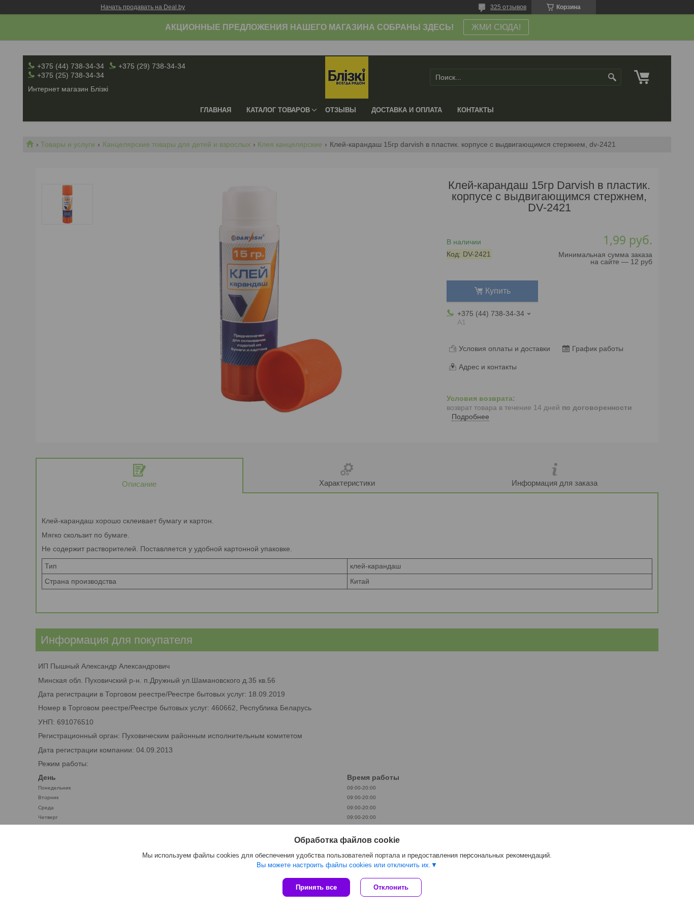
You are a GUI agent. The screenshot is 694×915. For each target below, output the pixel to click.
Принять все (316, 887)
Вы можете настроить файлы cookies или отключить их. (344, 865)
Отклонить (390, 887)
